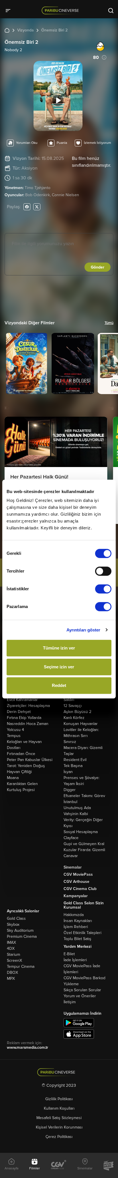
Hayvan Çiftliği (19, 771)
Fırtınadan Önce (21, 753)
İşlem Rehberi (76, 926)
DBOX (12, 972)
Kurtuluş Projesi (21, 789)
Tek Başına (73, 765)
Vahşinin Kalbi (76, 813)
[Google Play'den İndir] (79, 1022)
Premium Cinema (22, 936)
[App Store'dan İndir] (79, 1033)
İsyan (68, 771)
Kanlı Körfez (74, 717)
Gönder (97, 267)
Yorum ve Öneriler (80, 996)
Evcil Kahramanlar (22, 699)
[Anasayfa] (59, 1072)
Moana (13, 777)
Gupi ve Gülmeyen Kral (84, 843)
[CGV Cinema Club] (58, 1165)
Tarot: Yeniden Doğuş (26, 765)
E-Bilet (69, 953)
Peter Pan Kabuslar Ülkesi (29, 759)
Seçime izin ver (59, 666)
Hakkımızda (74, 914)
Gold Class (16, 918)
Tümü (109, 323)
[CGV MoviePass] (108, 1165)
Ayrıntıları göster (83, 629)
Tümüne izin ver (59, 647)
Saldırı (69, 699)
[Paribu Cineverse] (61, 10)
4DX (11, 948)
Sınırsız (70, 741)
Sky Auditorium (20, 930)
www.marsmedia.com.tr (27, 1047)
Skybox (13, 924)
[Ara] (110, 10)
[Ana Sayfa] (7, 30)
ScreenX (14, 960)
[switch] (103, 571)
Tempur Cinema (20, 966)
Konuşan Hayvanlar (81, 723)
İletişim (70, 1002)
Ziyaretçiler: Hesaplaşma (28, 705)
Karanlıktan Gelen (22, 783)
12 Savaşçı (73, 705)
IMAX (11, 942)
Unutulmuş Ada (77, 807)
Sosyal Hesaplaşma (81, 831)
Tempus (14, 735)
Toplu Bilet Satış (77, 938)
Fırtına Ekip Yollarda (24, 717)
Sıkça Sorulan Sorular (82, 990)
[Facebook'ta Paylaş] (26, 206)
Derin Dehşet (19, 711)
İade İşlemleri (75, 960)
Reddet (59, 685)
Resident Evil (75, 759)
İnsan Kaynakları (78, 920)
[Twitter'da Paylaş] (36, 206)
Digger (70, 789)
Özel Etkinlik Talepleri (82, 932)
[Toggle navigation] (9, 10)
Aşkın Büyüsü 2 (77, 711)
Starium (13, 954)
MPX (11, 978)
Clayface (71, 837)
